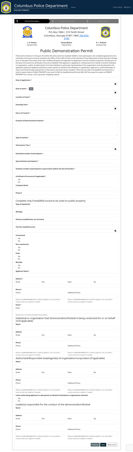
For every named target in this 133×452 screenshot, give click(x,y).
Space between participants (26, 161)
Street (18, 282)
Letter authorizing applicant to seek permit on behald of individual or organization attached (52, 395)
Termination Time (23, 145)
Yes (19, 179)
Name (18, 324)
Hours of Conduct (22, 113)
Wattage (19, 212)
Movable (19, 262)
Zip (95, 282)
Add (31, 89)
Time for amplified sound (25, 227)
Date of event (21, 89)
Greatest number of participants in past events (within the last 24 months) (45, 169)
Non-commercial (22, 244)
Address (19, 279)
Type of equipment (23, 204)
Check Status (117, 7)
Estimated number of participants (29, 153)
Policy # (19, 193)
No (19, 182)
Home (73, 7)
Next (103, 445)
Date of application (23, 80)
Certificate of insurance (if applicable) (30, 176)
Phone (18, 289)
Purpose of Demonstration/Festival (29, 121)
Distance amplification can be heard (30, 219)
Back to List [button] (112, 445)
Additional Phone (74, 293)
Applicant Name (22, 271)
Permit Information (27, 21)
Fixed (18, 253)
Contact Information (63, 21)
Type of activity (21, 138)
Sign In (128, 7)
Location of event (22, 97)
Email (18, 305)
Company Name (22, 185)
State (69, 282)
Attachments (97, 21)
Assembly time (21, 105)
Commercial (20, 235)
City (43, 282)
